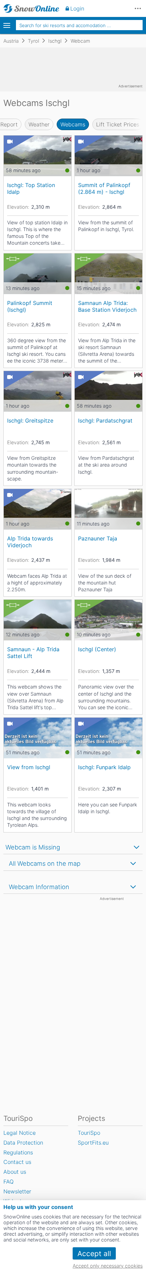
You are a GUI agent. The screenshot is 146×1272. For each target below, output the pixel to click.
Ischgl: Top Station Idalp (31, 188)
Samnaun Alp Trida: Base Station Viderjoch (107, 306)
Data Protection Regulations (23, 1147)
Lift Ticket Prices (117, 124)
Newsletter (17, 1191)
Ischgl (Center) (97, 649)
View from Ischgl (28, 767)
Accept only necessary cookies (108, 1266)
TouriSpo (89, 1132)
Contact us (17, 1161)
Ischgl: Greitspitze (30, 420)
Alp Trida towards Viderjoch (30, 541)
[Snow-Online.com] (31, 8)
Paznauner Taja (97, 538)
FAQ (8, 1181)
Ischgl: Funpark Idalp (104, 767)
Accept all (94, 1253)
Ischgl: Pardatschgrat (105, 420)
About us (14, 1171)
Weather (39, 124)
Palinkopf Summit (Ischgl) (29, 306)
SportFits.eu (93, 1142)
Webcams (72, 124)
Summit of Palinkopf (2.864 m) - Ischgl (104, 188)
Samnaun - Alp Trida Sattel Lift (33, 652)
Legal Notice (19, 1132)
